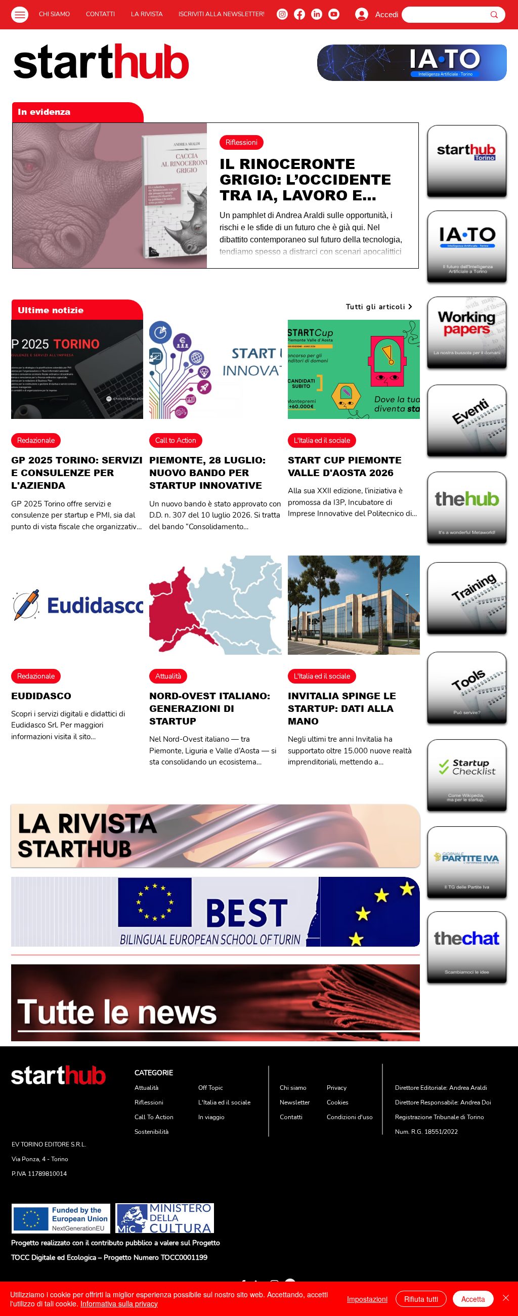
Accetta (473, 1299)
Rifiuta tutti (421, 1299)
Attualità (168, 676)
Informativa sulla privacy (119, 1303)
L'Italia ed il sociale (322, 440)
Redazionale (36, 440)
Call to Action (175, 440)
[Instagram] (282, 14)
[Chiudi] (506, 1299)
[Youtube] (333, 14)
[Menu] (19, 15)
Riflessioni (241, 142)
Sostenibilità (151, 1132)
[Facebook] (299, 14)
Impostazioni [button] (367, 1299)
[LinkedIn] (316, 14)
